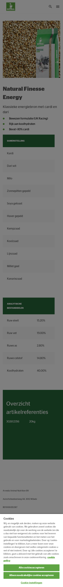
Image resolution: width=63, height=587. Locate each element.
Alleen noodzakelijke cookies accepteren (31, 575)
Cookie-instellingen (31, 583)
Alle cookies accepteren (31, 568)
